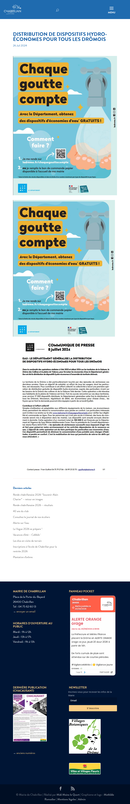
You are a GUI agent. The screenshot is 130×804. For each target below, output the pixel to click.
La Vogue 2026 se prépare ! (27, 529)
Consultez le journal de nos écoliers (31, 517)
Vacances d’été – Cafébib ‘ (27, 535)
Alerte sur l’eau (21, 523)
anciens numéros (25, 753)
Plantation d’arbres (23, 557)
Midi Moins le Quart (68, 794)
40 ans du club (21, 511)
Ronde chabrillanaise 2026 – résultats (33, 505)
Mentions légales (66, 799)
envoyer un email (25, 611)
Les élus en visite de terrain (27, 541)
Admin (82, 799)
